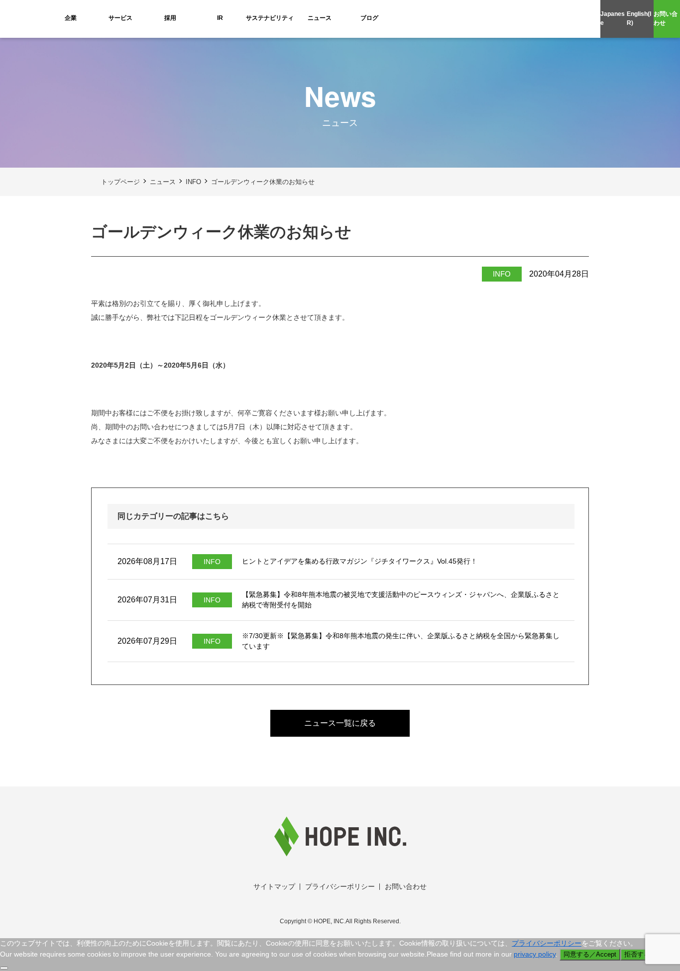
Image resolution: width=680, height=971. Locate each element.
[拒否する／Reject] (4, 968)
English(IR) (639, 18)
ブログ (369, 17)
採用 (170, 17)
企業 (71, 17)
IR (220, 17)
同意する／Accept (590, 954)
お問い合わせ (666, 18)
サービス (120, 17)
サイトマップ (274, 886)
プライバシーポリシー (340, 886)
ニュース (320, 17)
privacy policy (535, 954)
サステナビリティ (270, 17)
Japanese (612, 18)
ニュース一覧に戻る (340, 723)
